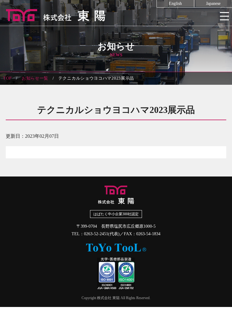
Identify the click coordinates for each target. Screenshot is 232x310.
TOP (7, 78)
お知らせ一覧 (35, 78)
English (175, 4)
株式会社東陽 (116, 15)
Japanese (213, 4)
